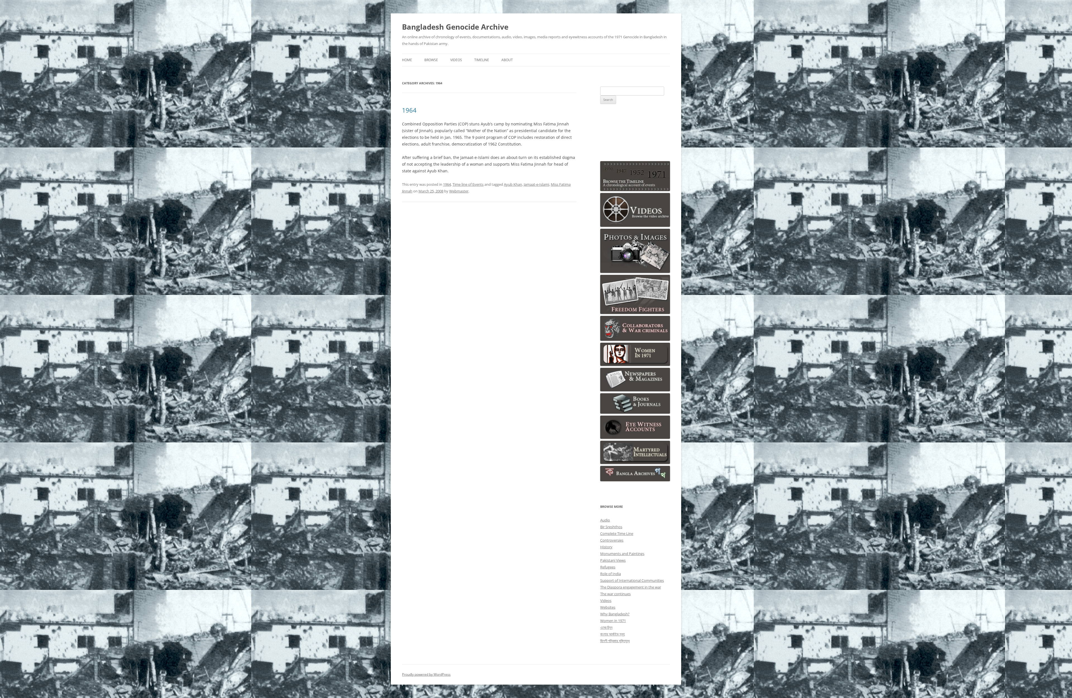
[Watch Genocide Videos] (635, 225)
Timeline (481, 60)
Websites (607, 607)
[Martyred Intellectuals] (635, 462)
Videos (456, 60)
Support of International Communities (632, 580)
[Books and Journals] (635, 412)
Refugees (607, 567)
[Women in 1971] (635, 364)
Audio (605, 520)
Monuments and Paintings (622, 553)
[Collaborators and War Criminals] (635, 339)
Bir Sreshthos (611, 526)
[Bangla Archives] (635, 479)
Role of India (610, 573)
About (507, 60)
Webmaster (458, 191)
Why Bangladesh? (615, 613)
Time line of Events (468, 184)
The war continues (615, 593)
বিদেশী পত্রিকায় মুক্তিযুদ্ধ (615, 640)
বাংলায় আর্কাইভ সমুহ (612, 634)
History (606, 546)
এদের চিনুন (606, 627)
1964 (409, 110)
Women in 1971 (613, 620)
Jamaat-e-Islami (536, 184)
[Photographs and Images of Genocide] (635, 271)
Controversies (611, 540)
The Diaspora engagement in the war (630, 587)
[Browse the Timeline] (635, 189)
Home (407, 60)
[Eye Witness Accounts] (635, 437)
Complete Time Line (616, 533)
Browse (431, 60)
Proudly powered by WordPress (426, 674)
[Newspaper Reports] (635, 389)
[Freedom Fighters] (635, 312)
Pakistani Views (613, 560)
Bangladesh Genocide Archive (455, 27)
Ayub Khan (513, 184)
